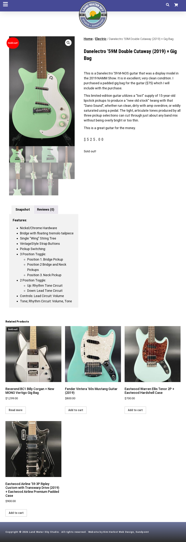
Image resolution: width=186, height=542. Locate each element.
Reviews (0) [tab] (45, 209)
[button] (168, 5)
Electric (100, 39)
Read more (16, 410)
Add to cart (75, 410)
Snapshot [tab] (22, 209)
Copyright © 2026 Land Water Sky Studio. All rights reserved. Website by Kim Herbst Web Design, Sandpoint (77, 532)
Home (88, 39)
